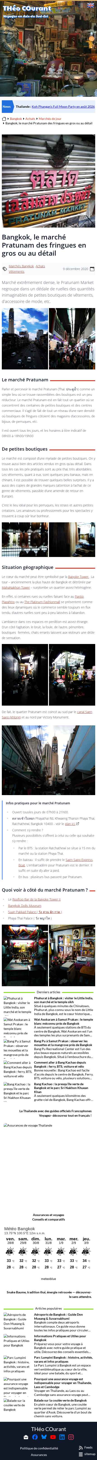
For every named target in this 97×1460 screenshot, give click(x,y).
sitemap (89, 1454)
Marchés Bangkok (21, 266)
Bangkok (16, 119)
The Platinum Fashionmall (42, 602)
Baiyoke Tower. (78, 577)
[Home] (4, 118)
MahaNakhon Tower (16, 587)
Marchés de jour (50, 119)
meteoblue (48, 1279)
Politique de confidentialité (39, 1448)
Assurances (39, 1455)
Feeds (88, 1447)
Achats (30, 119)
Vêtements (16, 271)
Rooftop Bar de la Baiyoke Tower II (36, 899)
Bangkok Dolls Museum (24, 905)
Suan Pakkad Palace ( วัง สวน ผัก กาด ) (35, 912)
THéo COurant (48, 1429)
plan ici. (70, 824)
